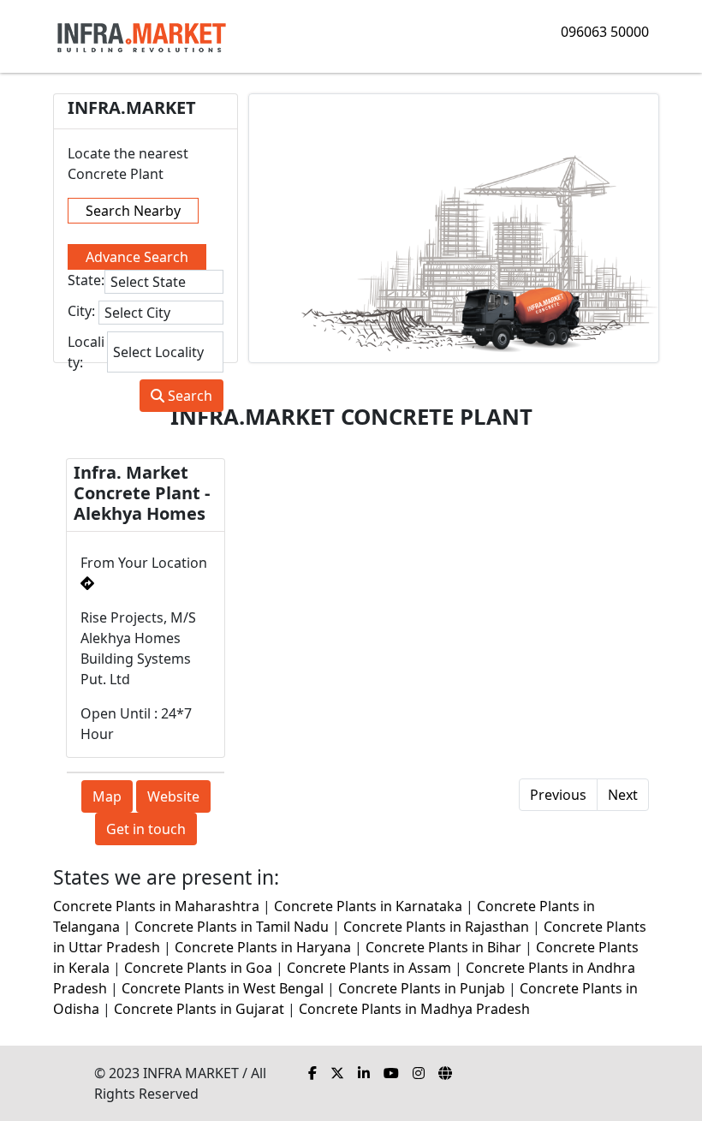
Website (173, 796)
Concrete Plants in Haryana (263, 947)
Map (107, 796)
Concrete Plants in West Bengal (223, 988)
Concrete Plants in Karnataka (368, 906)
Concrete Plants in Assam (369, 967)
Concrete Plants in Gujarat (199, 1008)
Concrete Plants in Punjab (421, 988)
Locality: (86, 352)
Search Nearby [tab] (133, 210)
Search (188, 395)
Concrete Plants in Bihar (443, 947)
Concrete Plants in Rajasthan (436, 926)
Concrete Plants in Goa (198, 967)
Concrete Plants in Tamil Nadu (231, 926)
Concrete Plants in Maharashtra (156, 906)
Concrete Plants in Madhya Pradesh (414, 1008)
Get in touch (146, 829)
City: (81, 310)
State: (86, 280)
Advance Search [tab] (137, 256)
